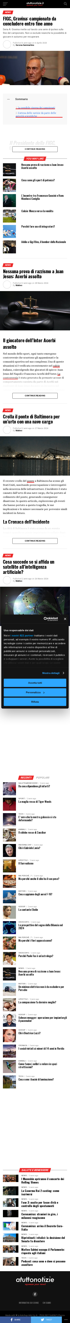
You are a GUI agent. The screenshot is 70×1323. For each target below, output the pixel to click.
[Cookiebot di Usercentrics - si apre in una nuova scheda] (44, 619)
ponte (30, 481)
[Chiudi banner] (65, 619)
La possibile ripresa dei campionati (36, 107)
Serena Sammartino (25, 45)
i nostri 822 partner (22, 635)
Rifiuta (35, 701)
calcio (56, 365)
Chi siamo (47, 1302)
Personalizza (33, 692)
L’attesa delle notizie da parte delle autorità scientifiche (36, 114)
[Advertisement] (35, 736)
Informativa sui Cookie (29, 1302)
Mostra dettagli (51, 673)
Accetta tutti (35, 682)
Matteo (19, 285)
